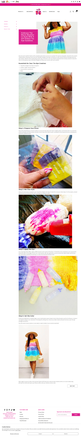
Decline (65, 433)
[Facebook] (71, 1)
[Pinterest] (75, 1)
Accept (40, 433)
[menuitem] (21, 11)
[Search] (73, 11)
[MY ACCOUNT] (70, 11)
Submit (76, 414)
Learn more (18, 430)
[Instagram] (73, 1)
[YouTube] (79, 1)
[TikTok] (77, 1)
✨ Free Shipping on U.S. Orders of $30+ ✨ (40, 4)
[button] (10, 21)
